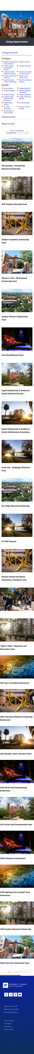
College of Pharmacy (25, 94)
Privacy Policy (9, 1029)
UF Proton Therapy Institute (24, 107)
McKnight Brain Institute (8, 103)
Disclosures (8, 1026)
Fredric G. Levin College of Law (23, 76)
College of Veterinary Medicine (25, 97)
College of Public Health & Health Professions (8, 98)
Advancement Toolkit (11, 1009)
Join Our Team (9, 1021)
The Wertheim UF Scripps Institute (9, 111)
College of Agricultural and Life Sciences (10, 62)
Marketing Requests (11, 1012)
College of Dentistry (25, 88)
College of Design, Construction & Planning (9, 67)
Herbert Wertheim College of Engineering (10, 80)
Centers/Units (8, 116)
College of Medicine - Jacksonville (25, 91)
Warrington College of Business (25, 80)
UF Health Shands (24, 102)
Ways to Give (8, 123)
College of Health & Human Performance (10, 72)
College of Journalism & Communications (25, 72)
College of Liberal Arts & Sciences (10, 76)
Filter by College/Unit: (17, 130)
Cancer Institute (8, 88)
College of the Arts (24, 62)
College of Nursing (9, 94)
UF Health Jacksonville (7, 107)
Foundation (8, 1023)
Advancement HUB (10, 1006)
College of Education (25, 66)
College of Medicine (9, 90)
